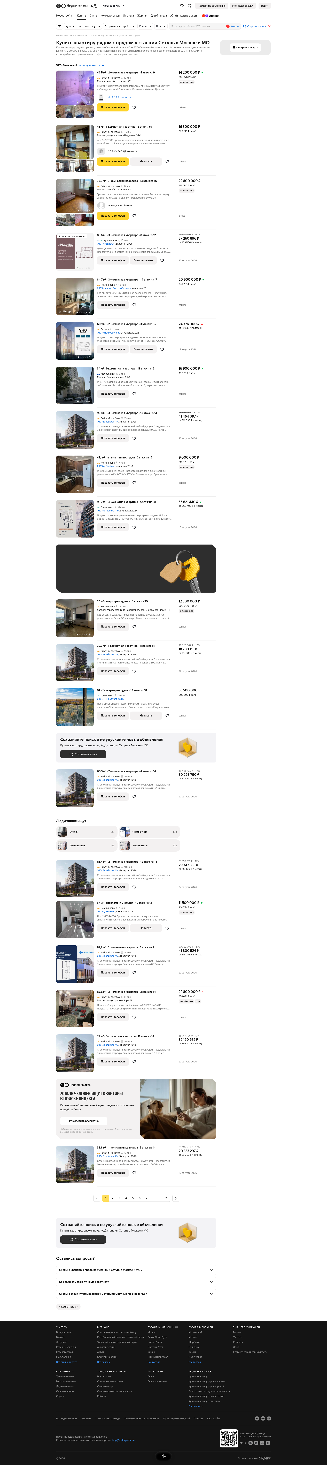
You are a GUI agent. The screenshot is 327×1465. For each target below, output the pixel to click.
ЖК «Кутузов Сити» (108, 510)
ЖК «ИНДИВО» (105, 243)
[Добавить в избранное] (134, 107)
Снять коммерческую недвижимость (209, 1391)
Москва (101, 81)
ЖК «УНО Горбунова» (109, 332)
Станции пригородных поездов (114, 1391)
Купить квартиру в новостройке (206, 1396)
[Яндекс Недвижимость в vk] (257, 1418)
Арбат (100, 1352)
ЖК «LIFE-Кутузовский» (110, 699)
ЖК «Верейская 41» (107, 421)
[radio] (112, 1198)
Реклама (86, 1418)
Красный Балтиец (66, 1347)
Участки (237, 1337)
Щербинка (194, 1342)
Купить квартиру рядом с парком (207, 1381)
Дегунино (61, 1342)
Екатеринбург (155, 1347)
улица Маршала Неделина (120, 135)
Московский (195, 1332)
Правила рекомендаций (176, 1418)
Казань (151, 1352)
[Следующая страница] (175, 1198)
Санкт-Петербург (157, 1337)
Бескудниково (64, 1332)
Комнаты (238, 1342)
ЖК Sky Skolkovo (106, 466)
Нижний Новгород (158, 1357)
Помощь (198, 1418)
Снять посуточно (157, 1381)
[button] (189, 6)
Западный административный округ (117, 1342)
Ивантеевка (195, 1357)
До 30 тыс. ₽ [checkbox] (71, 573)
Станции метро (105, 1386)
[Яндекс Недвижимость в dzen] (263, 1418)
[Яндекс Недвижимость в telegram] (269, 1418)
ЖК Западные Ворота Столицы (114, 288)
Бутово (60, 1337)
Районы (101, 1396)
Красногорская (64, 1352)
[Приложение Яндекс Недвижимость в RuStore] (268, 1442)
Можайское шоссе (116, 81)
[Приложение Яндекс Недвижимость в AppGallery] (262, 1442)
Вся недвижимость (66, 1418)
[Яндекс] (265, 1458)
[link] (265, 6)
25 (166, 1198)
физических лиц (85, 1132)
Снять (151, 1376)
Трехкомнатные (65, 1376)
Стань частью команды (107, 1418)
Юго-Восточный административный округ (120, 1337)
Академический (106, 1347)
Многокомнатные (66, 1381)
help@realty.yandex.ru (123, 1440)
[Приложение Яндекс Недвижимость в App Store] (250, 1442)
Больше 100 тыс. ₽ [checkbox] (75, 583)
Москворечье (63, 1357)
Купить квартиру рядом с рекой (206, 1386)
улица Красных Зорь (117, 1000)
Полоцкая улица (115, 377)
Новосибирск (155, 1342)
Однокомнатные (65, 1391)
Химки (192, 1352)
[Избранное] (182, 6)
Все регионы (104, 1376)
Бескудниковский (107, 1357)
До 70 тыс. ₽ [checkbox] (116, 573)
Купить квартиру (198, 1376)
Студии (60, 1396)
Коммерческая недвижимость (250, 1352)
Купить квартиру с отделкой (204, 1401)
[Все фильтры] (59, 26)
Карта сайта (213, 1418)
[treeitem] (65, 16)
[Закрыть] (269, 26)
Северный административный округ (117, 1332)
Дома (236, 1347)
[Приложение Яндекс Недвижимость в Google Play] (256, 1442)
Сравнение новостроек (110, 1381)
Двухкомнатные (65, 1386)
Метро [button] (235, 26)
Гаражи (237, 1332)
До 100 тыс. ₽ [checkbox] (139, 573)
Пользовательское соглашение (141, 1418)
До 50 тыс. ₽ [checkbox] (94, 573)
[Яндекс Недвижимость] (77, 5)
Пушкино (194, 1347)
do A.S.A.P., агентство (120, 97)
